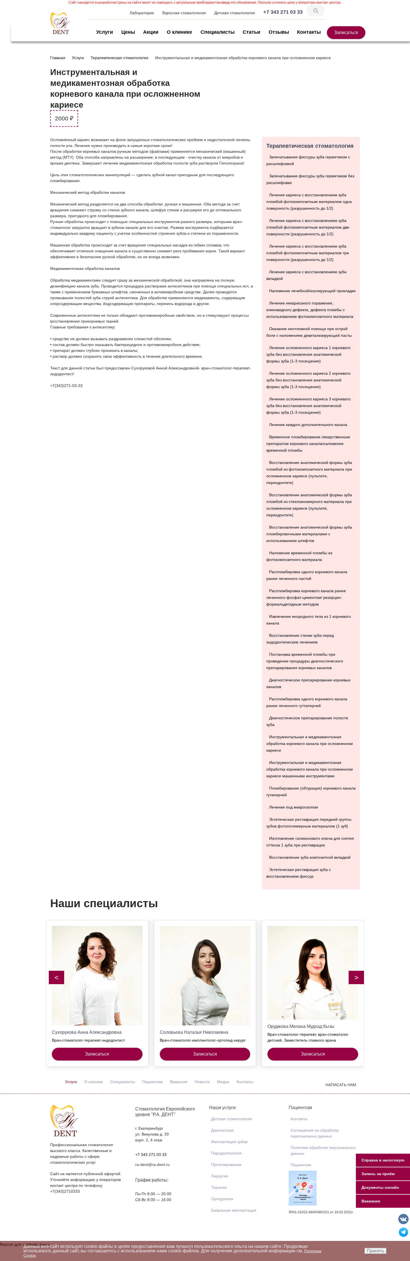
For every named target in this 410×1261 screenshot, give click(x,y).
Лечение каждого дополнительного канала (308, 424)
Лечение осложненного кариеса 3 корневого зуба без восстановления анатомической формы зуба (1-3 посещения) (308, 406)
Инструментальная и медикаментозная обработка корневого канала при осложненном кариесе (309, 743)
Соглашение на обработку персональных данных (315, 1133)
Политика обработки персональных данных (323, 1150)
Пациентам (152, 1082)
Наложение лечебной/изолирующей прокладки (312, 291)
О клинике (179, 32)
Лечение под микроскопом (293, 807)
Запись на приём (378, 1174)
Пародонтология (226, 1153)
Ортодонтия (222, 1199)
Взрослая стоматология (184, 13)
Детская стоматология (234, 13)
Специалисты (218, 32)
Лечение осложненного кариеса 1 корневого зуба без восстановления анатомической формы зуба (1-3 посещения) (308, 354)
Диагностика (222, 1130)
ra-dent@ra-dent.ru (152, 1164)
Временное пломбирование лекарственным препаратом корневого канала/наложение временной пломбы (308, 443)
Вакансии (178, 1082)
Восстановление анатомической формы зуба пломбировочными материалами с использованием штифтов (309, 534)
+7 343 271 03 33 (151, 1154)
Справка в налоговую (382, 1160)
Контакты (309, 32)
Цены (128, 32)
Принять (375, 1250)
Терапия (219, 1187)
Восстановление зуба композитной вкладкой (310, 857)
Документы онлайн (380, 1187)
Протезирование (226, 1164)
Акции (150, 32)
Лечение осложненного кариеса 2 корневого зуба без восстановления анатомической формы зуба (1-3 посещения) (308, 380)
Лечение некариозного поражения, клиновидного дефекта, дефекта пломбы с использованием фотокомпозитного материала (309, 310)
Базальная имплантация (233, 1210)
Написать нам (340, 1085)
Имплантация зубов (229, 1141)
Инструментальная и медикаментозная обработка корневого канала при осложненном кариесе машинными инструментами (309, 769)
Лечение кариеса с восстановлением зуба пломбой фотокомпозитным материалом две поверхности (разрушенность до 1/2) (307, 227)
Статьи (251, 32)
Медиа (223, 1082)
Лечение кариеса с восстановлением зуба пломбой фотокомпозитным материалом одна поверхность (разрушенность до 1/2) (309, 201)
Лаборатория (142, 13)
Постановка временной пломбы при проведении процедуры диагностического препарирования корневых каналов (304, 661)
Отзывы (279, 32)
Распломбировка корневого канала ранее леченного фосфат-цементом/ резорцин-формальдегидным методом (306, 597)
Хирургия (219, 1176)
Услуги (104, 32)
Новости (202, 1082)
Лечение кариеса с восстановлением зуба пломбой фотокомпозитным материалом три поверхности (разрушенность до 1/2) (307, 253)
